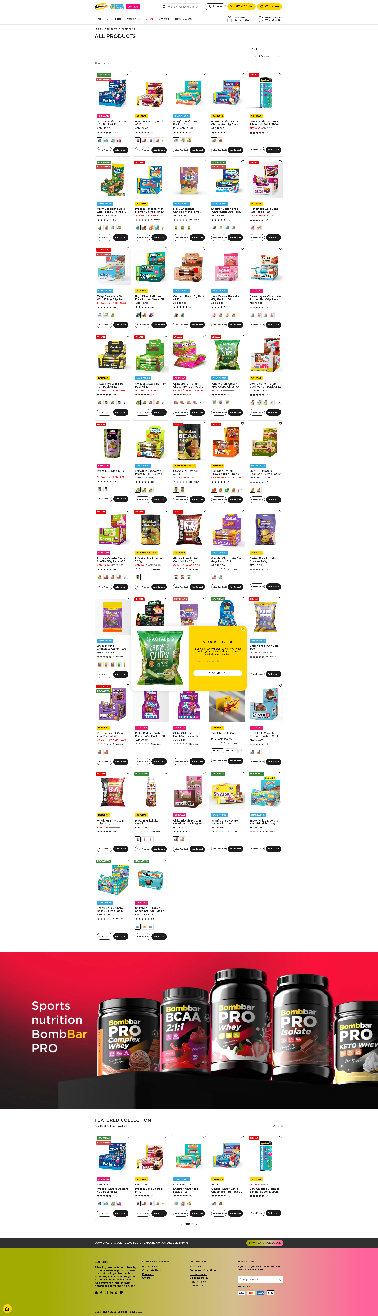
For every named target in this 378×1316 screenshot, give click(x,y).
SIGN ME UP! (218, 673)
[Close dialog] (243, 629)
